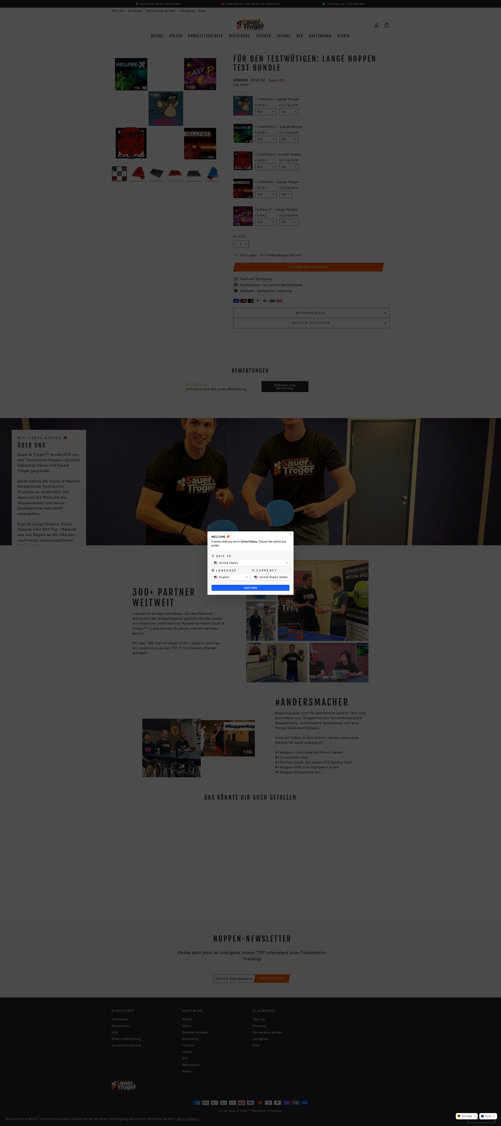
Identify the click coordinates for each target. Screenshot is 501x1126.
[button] (467, 1116)
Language (226, 570)
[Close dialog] (290, 534)
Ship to (224, 556)
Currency (266, 570)
